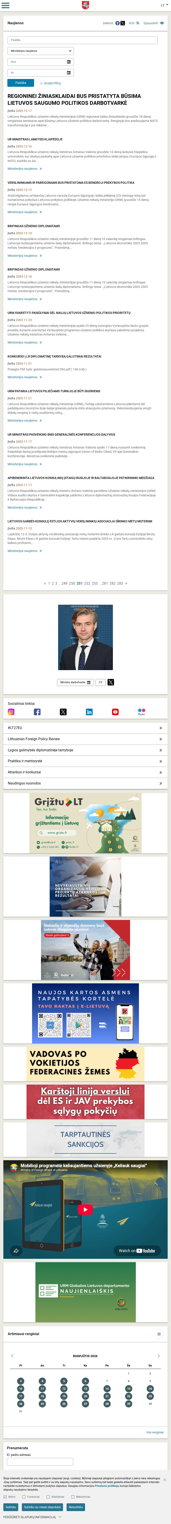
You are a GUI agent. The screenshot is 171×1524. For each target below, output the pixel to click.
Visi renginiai (155, 1432)
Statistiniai (57, 1496)
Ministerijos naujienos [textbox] (24, 51)
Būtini (11, 1496)
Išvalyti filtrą (52, 83)
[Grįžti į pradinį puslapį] (85, 5)
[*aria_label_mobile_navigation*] (5, 5)
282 (113, 583)
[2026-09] (158, 1356)
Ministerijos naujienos (22, 168)
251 (80, 583)
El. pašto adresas (19, 1455)
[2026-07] (12, 1356)
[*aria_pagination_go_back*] (45, 583)
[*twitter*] (111, 682)
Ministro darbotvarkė (72, 682)
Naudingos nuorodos (24, 783)
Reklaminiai (83, 1496)
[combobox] (41, 51)
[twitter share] (122, 23)
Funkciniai (33, 1496)
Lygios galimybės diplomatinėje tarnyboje (40, 750)
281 (105, 583)
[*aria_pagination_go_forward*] (126, 583)
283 (120, 583)
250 (72, 583)
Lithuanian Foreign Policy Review (34, 739)
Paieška (20, 83)
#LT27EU (15, 728)
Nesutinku (76, 1507)
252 (87, 583)
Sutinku (11, 1507)
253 (95, 583)
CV (100, 682)
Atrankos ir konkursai (24, 772)
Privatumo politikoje (107, 1486)
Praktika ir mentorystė (25, 761)
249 (64, 583)
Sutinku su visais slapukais (42, 1507)
